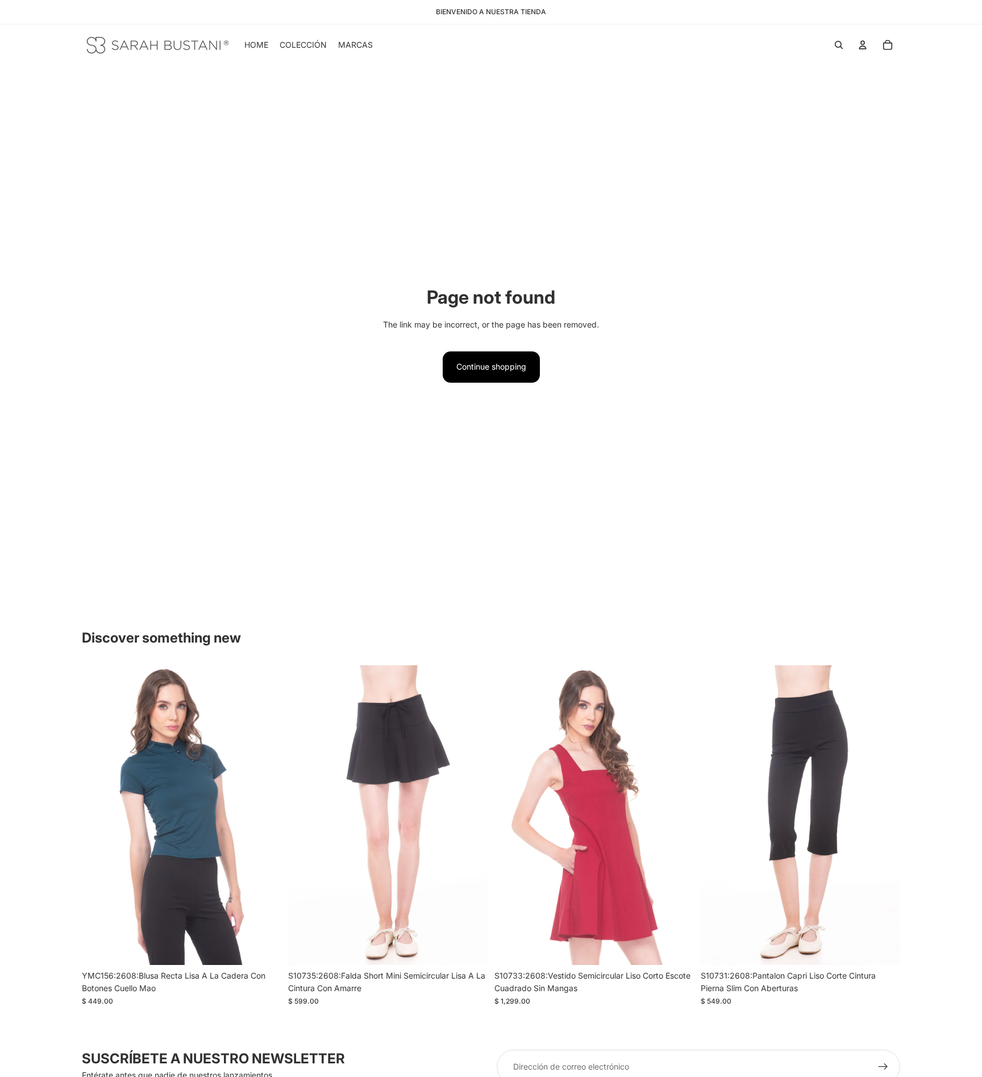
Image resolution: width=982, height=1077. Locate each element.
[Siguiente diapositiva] (470, 815)
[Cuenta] (862, 44)
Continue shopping (491, 366)
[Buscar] (838, 44)
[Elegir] (263, 947)
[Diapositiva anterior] (305, 815)
